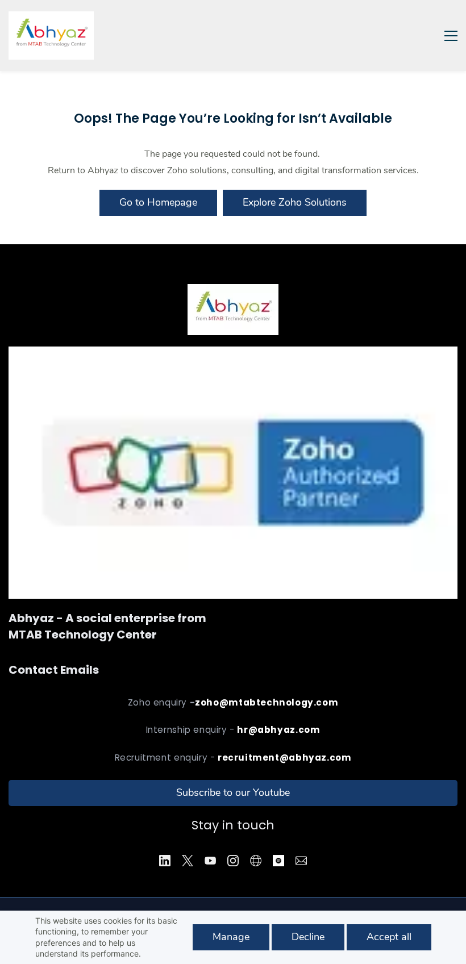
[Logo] (51, 35)
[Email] (301, 860)
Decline (308, 937)
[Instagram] (233, 860)
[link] (233, 354)
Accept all (389, 937)
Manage (231, 937)
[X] (187, 860)
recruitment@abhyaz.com (284, 757)
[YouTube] (210, 860)
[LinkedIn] (164, 860)
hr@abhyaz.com (278, 730)
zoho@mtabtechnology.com (266, 702)
